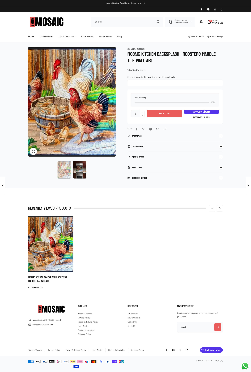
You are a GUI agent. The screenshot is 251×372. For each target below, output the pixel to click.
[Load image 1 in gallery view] (64, 170)
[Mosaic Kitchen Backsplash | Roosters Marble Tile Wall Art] (51, 267)
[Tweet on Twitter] (143, 129)
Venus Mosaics (136, 49)
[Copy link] (165, 129)
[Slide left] (212, 208)
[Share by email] (157, 129)
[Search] (158, 22)
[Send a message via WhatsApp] (245, 366)
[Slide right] (220, 208)
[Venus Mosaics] (51, 313)
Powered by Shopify (217, 361)
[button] (215, 22)
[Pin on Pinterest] (150, 129)
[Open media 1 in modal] (72, 102)
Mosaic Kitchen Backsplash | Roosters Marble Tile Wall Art (47, 279)
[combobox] (127, 22)
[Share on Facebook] (136, 129)
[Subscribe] (217, 327)
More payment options (201, 117)
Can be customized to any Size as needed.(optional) (151, 77)
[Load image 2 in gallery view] (79, 170)
